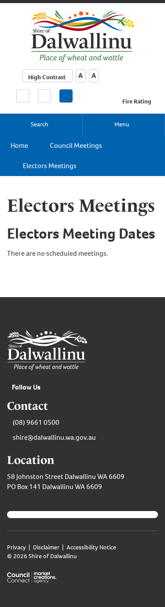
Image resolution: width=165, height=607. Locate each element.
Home (19, 145)
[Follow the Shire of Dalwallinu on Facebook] (66, 96)
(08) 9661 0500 (36, 422)
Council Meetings (76, 145)
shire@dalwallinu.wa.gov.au (54, 437)
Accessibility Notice (91, 547)
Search (39, 124)
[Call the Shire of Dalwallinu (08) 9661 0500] (22, 95)
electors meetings (50, 165)
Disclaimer (46, 547)
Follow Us (26, 387)
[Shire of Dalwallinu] (82, 35)
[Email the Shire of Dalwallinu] (44, 96)
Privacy (16, 547)
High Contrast (47, 77)
